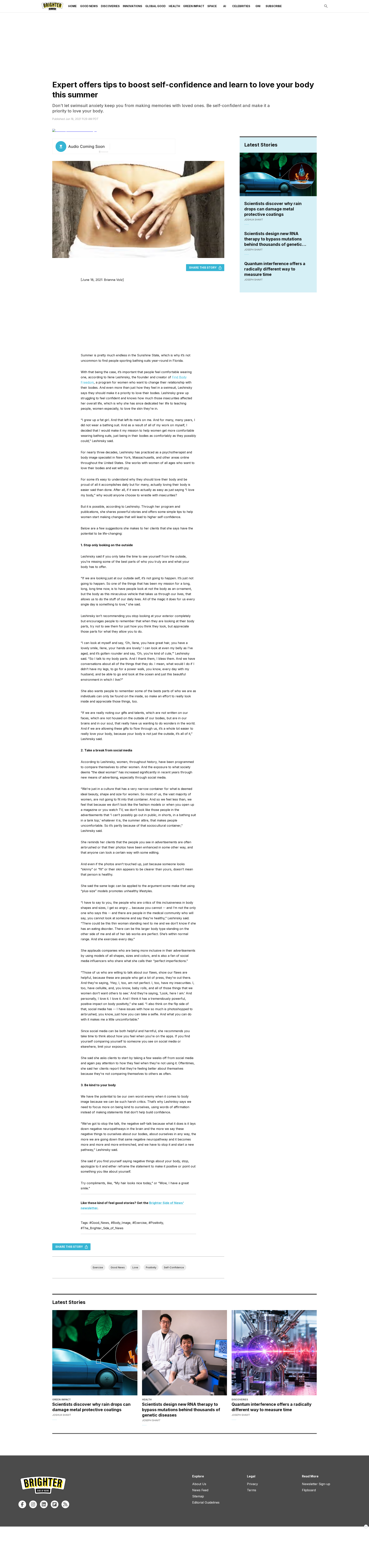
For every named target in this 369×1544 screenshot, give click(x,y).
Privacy (252, 1484)
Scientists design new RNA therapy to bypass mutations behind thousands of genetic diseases (273, 239)
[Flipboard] (54, 1504)
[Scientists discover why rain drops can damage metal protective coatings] (94, 1352)
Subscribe (274, 6)
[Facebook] (22, 1504)
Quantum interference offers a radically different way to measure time (274, 269)
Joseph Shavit (253, 249)
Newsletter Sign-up (316, 1484)
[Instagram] (33, 1504)
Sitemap (198, 1496)
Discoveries (110, 6)
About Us (199, 1484)
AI (224, 6)
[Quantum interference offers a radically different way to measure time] (274, 1352)
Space (212, 6)
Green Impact (193, 6)
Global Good (155, 6)
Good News (89, 6)
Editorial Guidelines (205, 1502)
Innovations (132, 6)
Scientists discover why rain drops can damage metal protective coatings (273, 209)
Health (174, 6)
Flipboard (309, 1490)
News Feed (200, 1490)
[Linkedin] (44, 1504)
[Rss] (65, 1504)
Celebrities (241, 6)
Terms (251, 1490)
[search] (326, 6)
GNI (257, 6)
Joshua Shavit (253, 219)
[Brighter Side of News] (52, 6)
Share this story (203, 267)
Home (72, 6)
